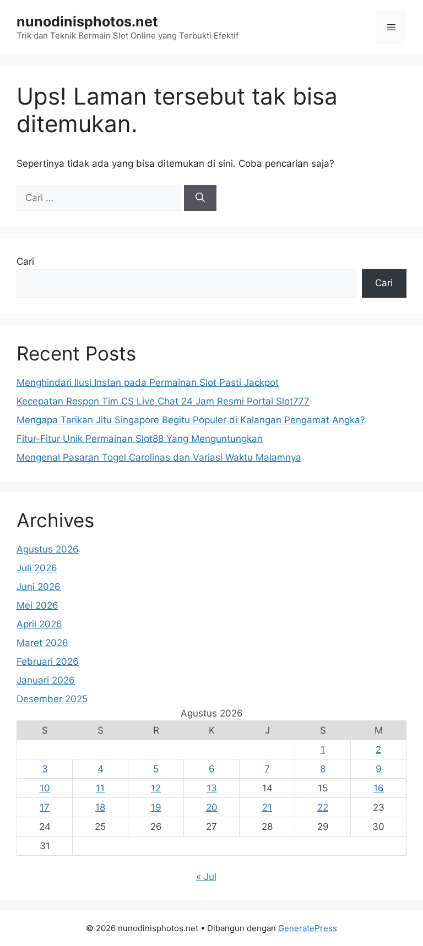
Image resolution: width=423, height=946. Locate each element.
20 (212, 807)
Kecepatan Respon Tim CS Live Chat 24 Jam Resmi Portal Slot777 (163, 401)
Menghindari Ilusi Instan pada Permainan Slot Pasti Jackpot (148, 382)
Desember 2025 (52, 698)
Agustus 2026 (48, 549)
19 (156, 807)
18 (100, 807)
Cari (25, 261)
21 (267, 807)
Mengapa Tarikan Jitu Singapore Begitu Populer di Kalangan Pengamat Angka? (191, 419)
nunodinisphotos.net (87, 21)
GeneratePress (307, 928)
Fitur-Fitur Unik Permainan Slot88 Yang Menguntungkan (140, 438)
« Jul (206, 876)
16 (378, 788)
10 (45, 788)
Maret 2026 (42, 642)
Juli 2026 (37, 567)
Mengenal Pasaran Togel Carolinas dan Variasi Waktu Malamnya (159, 457)
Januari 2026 (46, 680)
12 (156, 788)
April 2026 (39, 624)
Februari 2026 (48, 661)
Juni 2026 (39, 586)
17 (45, 807)
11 (100, 788)
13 (212, 788)
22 (322, 807)
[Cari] (200, 198)
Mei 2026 (37, 605)
